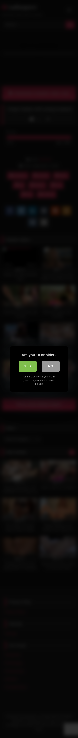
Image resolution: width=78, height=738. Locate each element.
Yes (27, 366)
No (50, 366)
